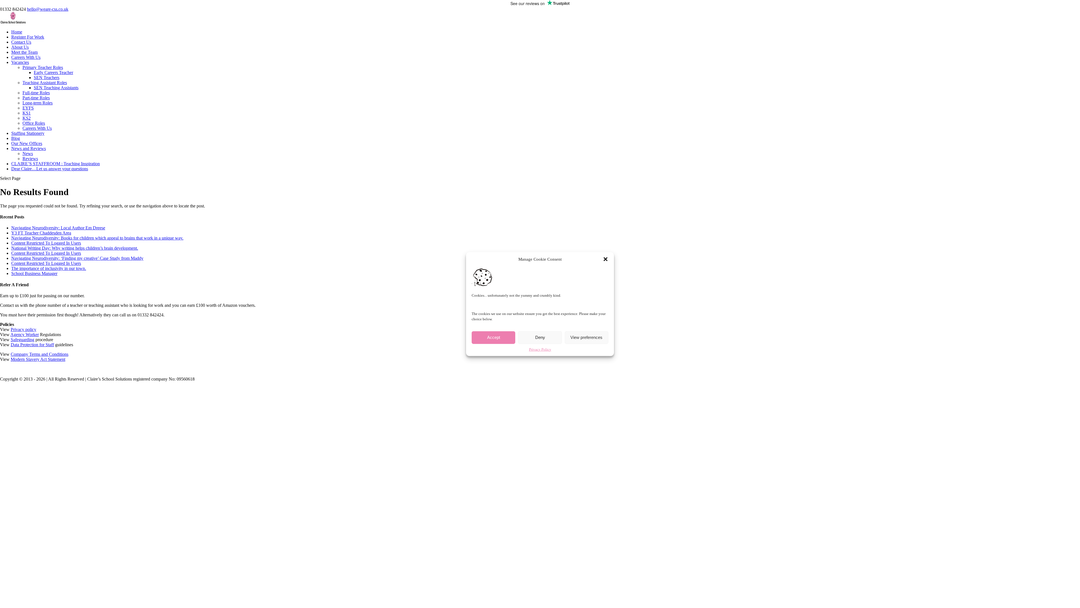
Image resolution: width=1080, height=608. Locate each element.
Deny (540, 337)
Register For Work (27, 37)
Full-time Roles (36, 92)
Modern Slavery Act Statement (38, 359)
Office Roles (33, 123)
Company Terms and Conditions (39, 354)
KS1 (26, 113)
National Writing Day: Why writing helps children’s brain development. (74, 248)
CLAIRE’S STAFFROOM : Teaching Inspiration (55, 163)
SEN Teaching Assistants (56, 87)
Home (16, 32)
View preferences (586, 337)
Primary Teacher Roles (42, 67)
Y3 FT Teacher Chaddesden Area (41, 233)
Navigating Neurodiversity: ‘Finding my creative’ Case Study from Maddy (77, 258)
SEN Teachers (46, 77)
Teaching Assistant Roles (44, 82)
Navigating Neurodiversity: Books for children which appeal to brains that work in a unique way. (97, 238)
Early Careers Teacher (53, 72)
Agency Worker (24, 334)
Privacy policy (23, 329)
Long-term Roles (37, 102)
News (27, 153)
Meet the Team (24, 52)
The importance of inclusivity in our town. (48, 268)
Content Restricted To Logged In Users (46, 243)
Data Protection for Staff (32, 344)
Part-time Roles (36, 97)
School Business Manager (34, 273)
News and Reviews (28, 148)
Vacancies (20, 62)
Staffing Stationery (27, 133)
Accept (493, 337)
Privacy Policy (540, 349)
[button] (605, 259)
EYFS (28, 108)
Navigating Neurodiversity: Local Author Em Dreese (58, 227)
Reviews (30, 158)
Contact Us (21, 42)
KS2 (26, 118)
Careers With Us (25, 57)
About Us (20, 47)
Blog (15, 138)
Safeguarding (22, 339)
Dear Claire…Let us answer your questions (49, 168)
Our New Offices (26, 143)
